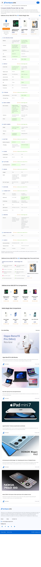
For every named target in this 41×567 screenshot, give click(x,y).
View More (38, 330)
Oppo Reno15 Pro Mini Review (10, 357)
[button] (20, 64)
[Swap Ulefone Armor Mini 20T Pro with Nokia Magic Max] (21, 27)
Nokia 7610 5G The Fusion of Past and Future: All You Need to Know (17, 494)
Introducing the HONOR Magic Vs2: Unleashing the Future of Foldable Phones (19, 460)
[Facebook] (5, 526)
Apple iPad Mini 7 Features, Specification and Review (14, 426)
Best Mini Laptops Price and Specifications (12, 391)
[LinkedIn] (8, 526)
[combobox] (34, 19)
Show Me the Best (6, 28)
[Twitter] (11, 526)
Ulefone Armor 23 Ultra (34, 30)
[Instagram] (2, 526)
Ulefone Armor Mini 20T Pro (15, 30)
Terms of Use (9, 532)
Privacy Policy (3, 532)
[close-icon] (20, 19)
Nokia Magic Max (25, 30)
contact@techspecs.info (7, 521)
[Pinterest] (14, 526)
